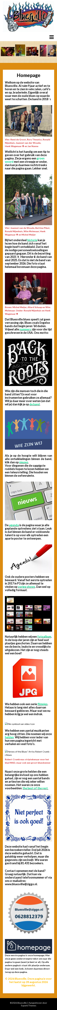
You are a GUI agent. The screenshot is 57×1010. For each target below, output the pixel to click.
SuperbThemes (28, 1005)
